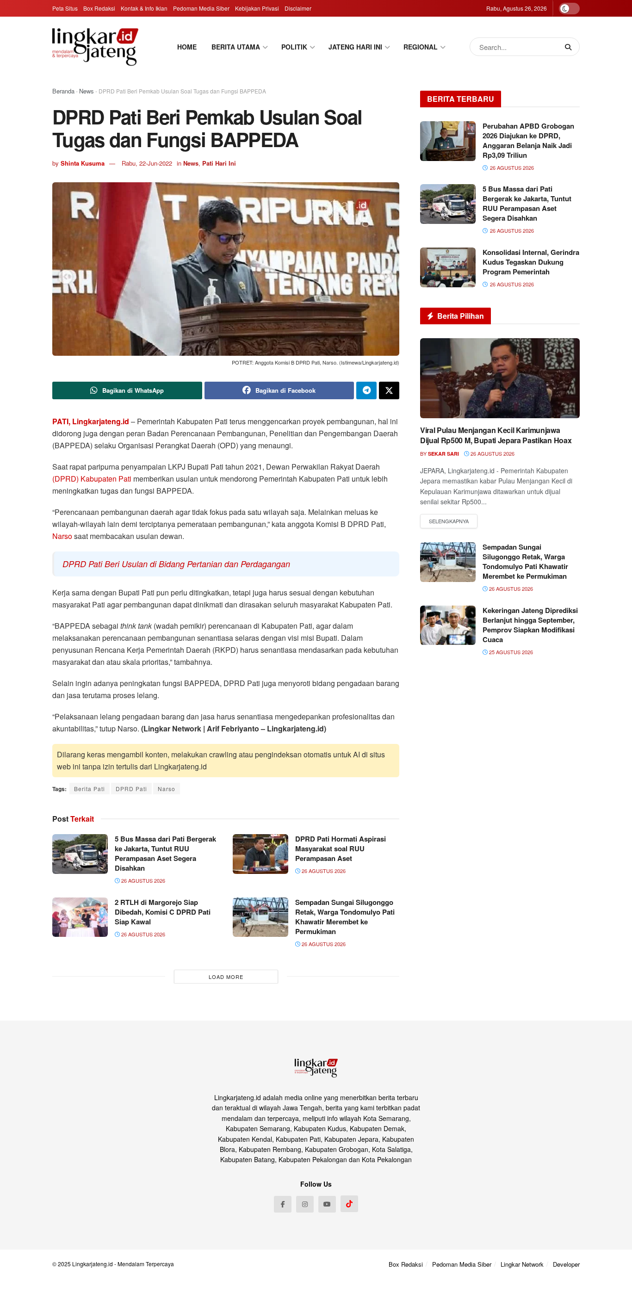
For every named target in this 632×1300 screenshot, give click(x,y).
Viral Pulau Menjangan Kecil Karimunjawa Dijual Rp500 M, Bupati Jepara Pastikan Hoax (495, 435)
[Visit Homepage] (95, 46)
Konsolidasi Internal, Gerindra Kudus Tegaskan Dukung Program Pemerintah (531, 262)
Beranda (63, 91)
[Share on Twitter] (389, 390)
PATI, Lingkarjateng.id (90, 421)
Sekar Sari (443, 453)
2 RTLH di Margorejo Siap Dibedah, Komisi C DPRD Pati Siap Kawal (163, 912)
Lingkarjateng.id (92, 1264)
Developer (566, 1264)
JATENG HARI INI (355, 46)
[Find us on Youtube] (327, 1204)
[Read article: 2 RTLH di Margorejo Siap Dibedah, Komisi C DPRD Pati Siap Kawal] (80, 917)
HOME (187, 46)
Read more (448, 521)
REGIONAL (420, 46)
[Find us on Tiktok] (349, 1203)
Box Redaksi (99, 8)
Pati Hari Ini (219, 163)
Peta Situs (65, 8)
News (86, 91)
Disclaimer (298, 8)
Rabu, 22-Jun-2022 (147, 163)
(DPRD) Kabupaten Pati (91, 478)
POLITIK (294, 46)
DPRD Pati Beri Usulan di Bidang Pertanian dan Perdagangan (176, 564)
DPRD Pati (131, 788)
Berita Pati (89, 788)
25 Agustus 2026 (510, 652)
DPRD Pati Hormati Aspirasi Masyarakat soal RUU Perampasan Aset (340, 848)
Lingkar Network (522, 1264)
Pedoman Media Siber (201, 8)
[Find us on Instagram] (305, 1204)
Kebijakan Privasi (257, 8)
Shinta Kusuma (83, 163)
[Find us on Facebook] (282, 1204)
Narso (62, 536)
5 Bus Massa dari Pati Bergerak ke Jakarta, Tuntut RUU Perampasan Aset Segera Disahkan (165, 853)
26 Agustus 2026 (142, 880)
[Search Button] (570, 46)
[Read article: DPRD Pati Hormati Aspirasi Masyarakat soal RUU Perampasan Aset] (260, 854)
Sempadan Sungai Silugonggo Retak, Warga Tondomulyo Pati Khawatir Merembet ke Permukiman (345, 916)
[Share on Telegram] (366, 390)
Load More (226, 976)
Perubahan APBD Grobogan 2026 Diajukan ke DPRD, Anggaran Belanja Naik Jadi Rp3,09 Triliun (528, 140)
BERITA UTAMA (235, 46)
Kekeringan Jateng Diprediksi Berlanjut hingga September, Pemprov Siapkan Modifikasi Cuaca (530, 624)
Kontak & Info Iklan (144, 8)
